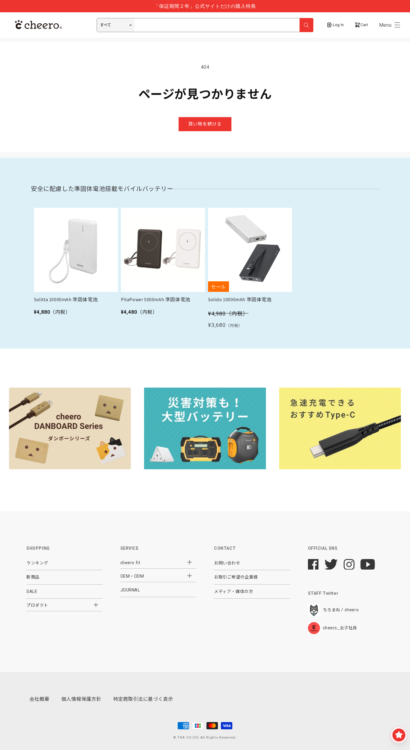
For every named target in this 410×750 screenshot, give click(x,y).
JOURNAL (130, 590)
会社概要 (39, 699)
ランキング (37, 563)
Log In (338, 25)
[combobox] (205, 25)
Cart (363, 25)
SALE (31, 591)
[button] (397, 25)
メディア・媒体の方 (233, 591)
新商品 (33, 577)
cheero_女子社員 (340, 627)
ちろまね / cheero (341, 609)
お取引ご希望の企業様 (236, 577)
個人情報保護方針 (81, 699)
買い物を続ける (205, 124)
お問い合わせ (227, 563)
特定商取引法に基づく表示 (143, 699)
